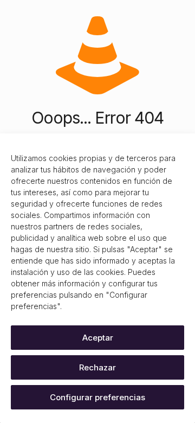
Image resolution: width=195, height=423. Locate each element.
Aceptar (97, 337)
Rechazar (97, 367)
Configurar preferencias (97, 397)
